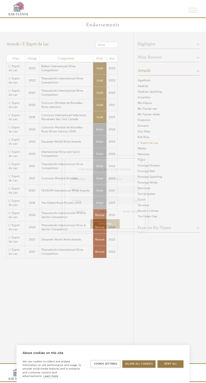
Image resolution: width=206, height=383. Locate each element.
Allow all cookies (138, 363)
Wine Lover (131, 211)
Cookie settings (105, 363)
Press (103, 211)
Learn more (50, 376)
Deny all (170, 363)
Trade (80, 211)
